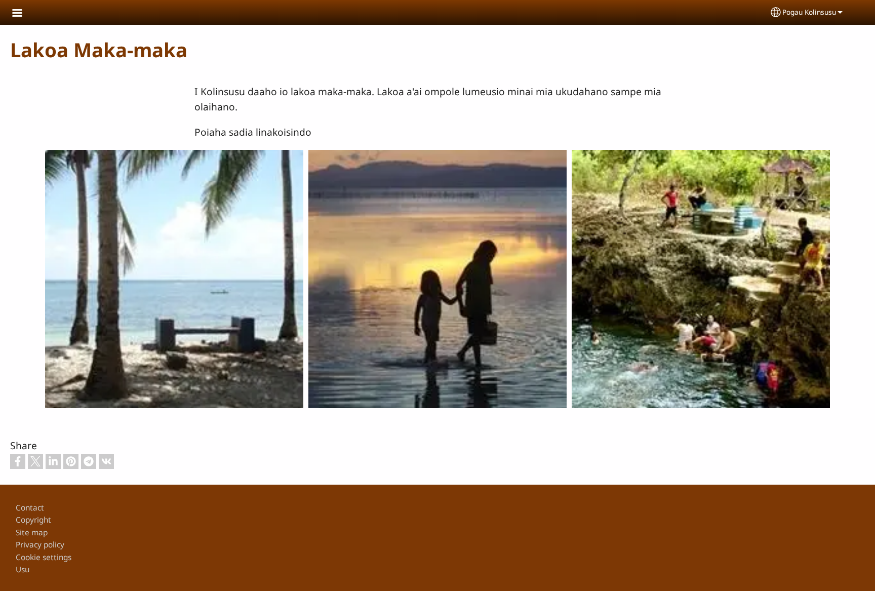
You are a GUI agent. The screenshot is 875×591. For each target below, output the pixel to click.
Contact (30, 507)
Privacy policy (40, 544)
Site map (32, 532)
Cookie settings (43, 557)
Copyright (33, 520)
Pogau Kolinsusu (809, 12)
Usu (22, 569)
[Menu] (23, 14)
